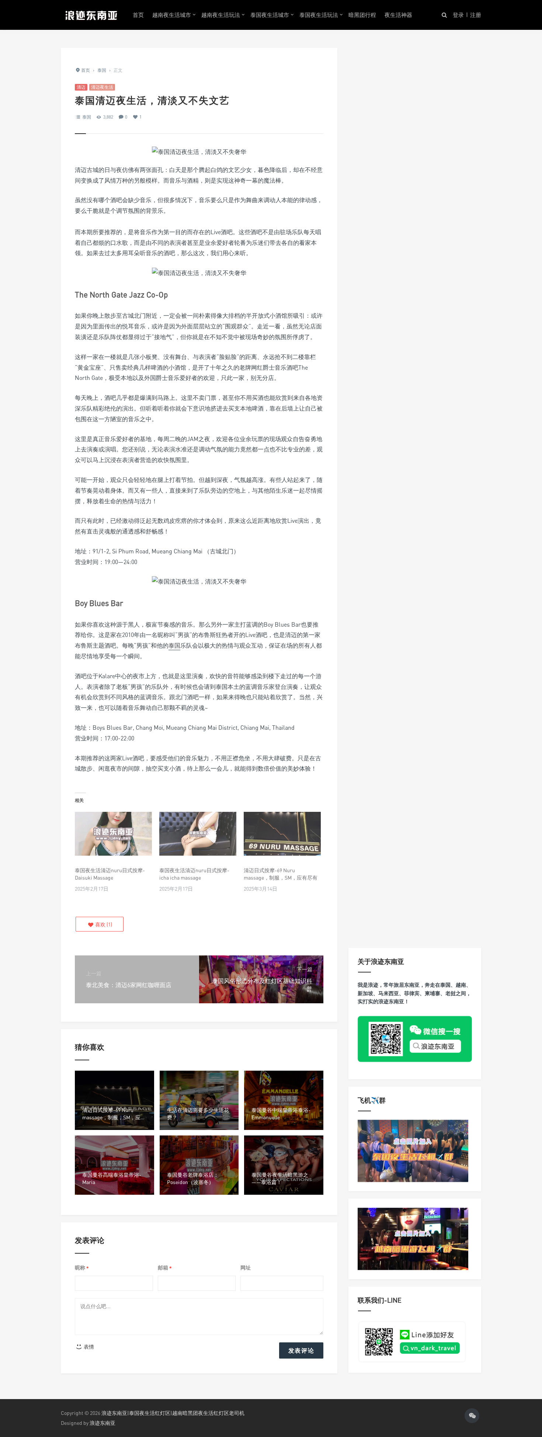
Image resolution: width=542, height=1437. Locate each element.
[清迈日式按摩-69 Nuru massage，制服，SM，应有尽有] (282, 834)
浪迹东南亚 (102, 1423)
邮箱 (165, 1267)
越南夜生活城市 (171, 14)
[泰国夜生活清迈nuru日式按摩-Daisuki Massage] (113, 834)
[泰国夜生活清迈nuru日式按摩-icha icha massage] (197, 834)
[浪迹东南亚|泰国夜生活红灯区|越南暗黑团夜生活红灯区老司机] (91, 14)
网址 (245, 1267)
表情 (88, 1346)
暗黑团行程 (362, 14)
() (103, 924)
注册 (475, 14)
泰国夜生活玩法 (318, 14)
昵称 (82, 1267)
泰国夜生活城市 (269, 14)
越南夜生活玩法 (220, 14)
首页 (138, 14)
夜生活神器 (398, 14)
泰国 (86, 117)
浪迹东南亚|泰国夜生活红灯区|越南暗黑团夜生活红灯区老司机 (172, 1413)
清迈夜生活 (102, 87)
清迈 (81, 87)
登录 (458, 14)
